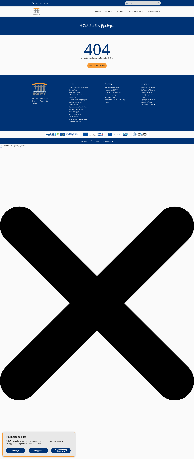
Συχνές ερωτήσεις (147, 92)
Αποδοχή (15, 450)
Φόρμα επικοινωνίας (148, 87)
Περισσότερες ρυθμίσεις (61, 450)
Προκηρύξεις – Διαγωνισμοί (78, 119)
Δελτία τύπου (73, 117)
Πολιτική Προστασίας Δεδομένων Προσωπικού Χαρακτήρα (77, 94)
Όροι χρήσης (73, 90)
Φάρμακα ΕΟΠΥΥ (110, 97)
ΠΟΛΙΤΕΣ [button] (119, 11)
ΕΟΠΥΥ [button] (107, 11)
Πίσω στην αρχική (97, 65)
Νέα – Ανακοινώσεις (75, 114)
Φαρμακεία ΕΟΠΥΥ (111, 90)
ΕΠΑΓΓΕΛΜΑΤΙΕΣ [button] (135, 11)
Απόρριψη (38, 450)
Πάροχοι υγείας (110, 95)
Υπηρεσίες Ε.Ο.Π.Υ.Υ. (76, 121)
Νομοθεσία (145, 97)
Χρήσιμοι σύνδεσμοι (148, 100)
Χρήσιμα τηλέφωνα (148, 90)
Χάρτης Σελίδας (146, 102)
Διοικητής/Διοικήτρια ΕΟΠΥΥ (78, 87)
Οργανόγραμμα (74, 112)
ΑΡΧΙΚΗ (98, 11)
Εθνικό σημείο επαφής (112, 87)
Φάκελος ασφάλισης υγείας (114, 92)
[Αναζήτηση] (159, 3)
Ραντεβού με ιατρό (147, 95)
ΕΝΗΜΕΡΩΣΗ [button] (153, 11)
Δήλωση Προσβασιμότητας (78, 100)
